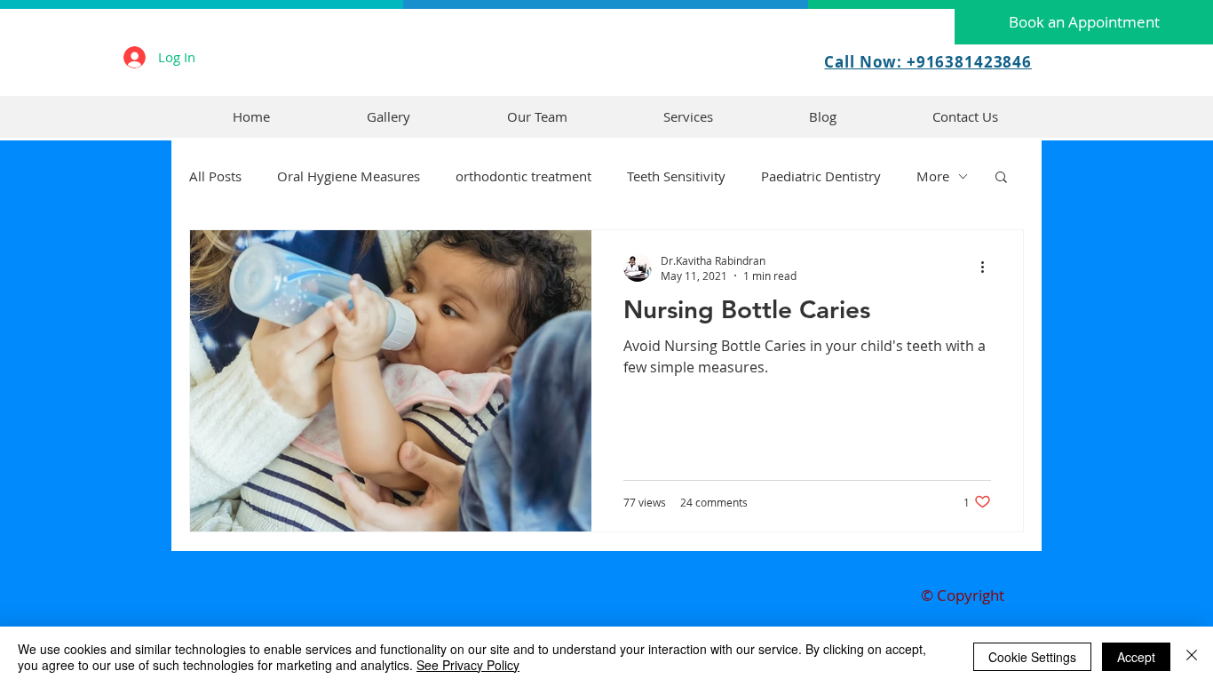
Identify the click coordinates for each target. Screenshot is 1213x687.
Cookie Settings (1032, 657)
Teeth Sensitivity (676, 176)
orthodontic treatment (523, 176)
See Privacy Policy (467, 665)
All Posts (215, 176)
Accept (1136, 657)
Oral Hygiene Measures (348, 176)
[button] (1001, 178)
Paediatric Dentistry (821, 176)
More (932, 176)
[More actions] (988, 267)
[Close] (1191, 657)
